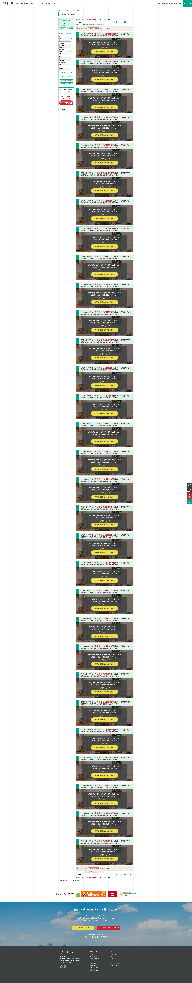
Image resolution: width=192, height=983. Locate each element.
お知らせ (113, 952)
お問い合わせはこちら (83, 928)
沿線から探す (62, 109)
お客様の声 (33, 3)
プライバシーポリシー (117, 963)
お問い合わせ (187, 3)
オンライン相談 (94, 967)
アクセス (54, 3)
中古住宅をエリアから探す (68, 10)
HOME (17, 3)
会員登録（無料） (94, 958)
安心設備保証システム (96, 965)
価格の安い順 (93, 25)
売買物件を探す (24, 3)
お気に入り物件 (161, 3)
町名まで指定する (66, 25)
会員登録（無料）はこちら (109, 928)
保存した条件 (178, 3)
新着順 (87, 25)
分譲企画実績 (93, 963)
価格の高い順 (101, 25)
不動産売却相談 (94, 970)
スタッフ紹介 (40, 3)
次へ (131, 22)
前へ (115, 22)
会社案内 (48, 3)
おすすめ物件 (93, 956)
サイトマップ (114, 965)
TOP (59, 10)
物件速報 (92, 954)
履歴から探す (170, 3)
